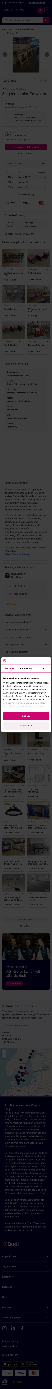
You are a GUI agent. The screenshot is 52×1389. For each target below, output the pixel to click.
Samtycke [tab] (9, 668)
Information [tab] (26, 668)
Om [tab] (42, 668)
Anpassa (24, 725)
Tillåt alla (26, 716)
